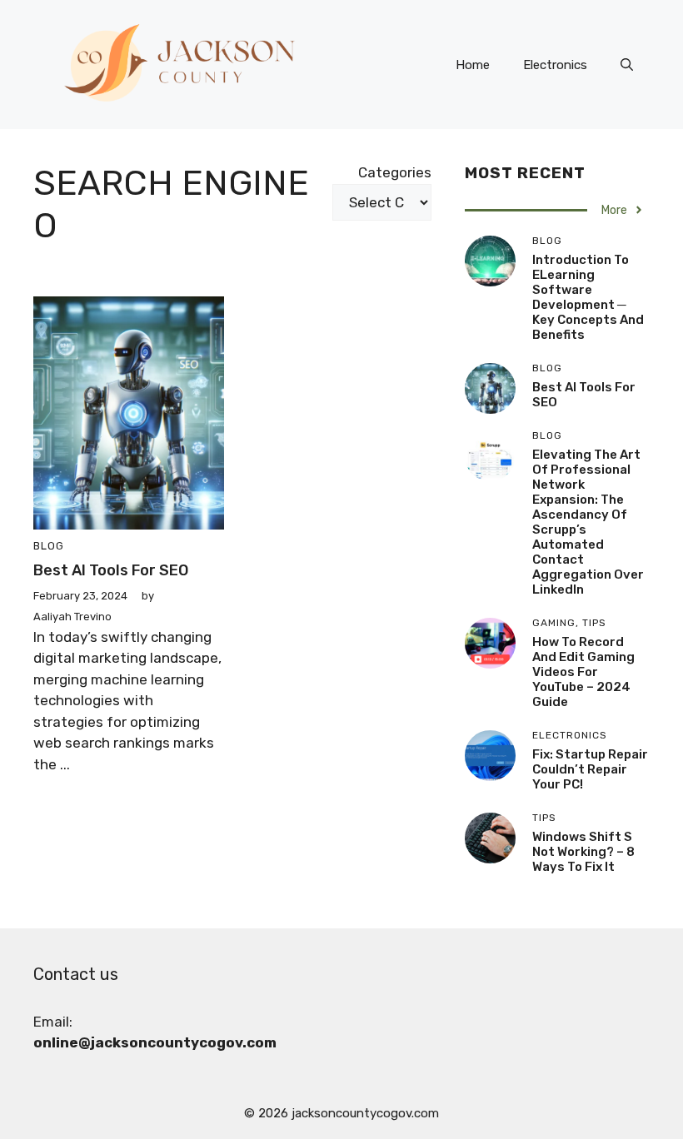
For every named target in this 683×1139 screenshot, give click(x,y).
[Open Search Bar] (627, 65)
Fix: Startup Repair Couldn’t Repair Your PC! (590, 769)
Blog (48, 546)
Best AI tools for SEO (110, 570)
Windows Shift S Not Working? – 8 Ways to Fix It (583, 851)
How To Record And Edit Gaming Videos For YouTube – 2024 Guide (583, 671)
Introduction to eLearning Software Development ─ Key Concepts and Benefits (588, 297)
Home (473, 64)
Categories (394, 172)
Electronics (555, 64)
